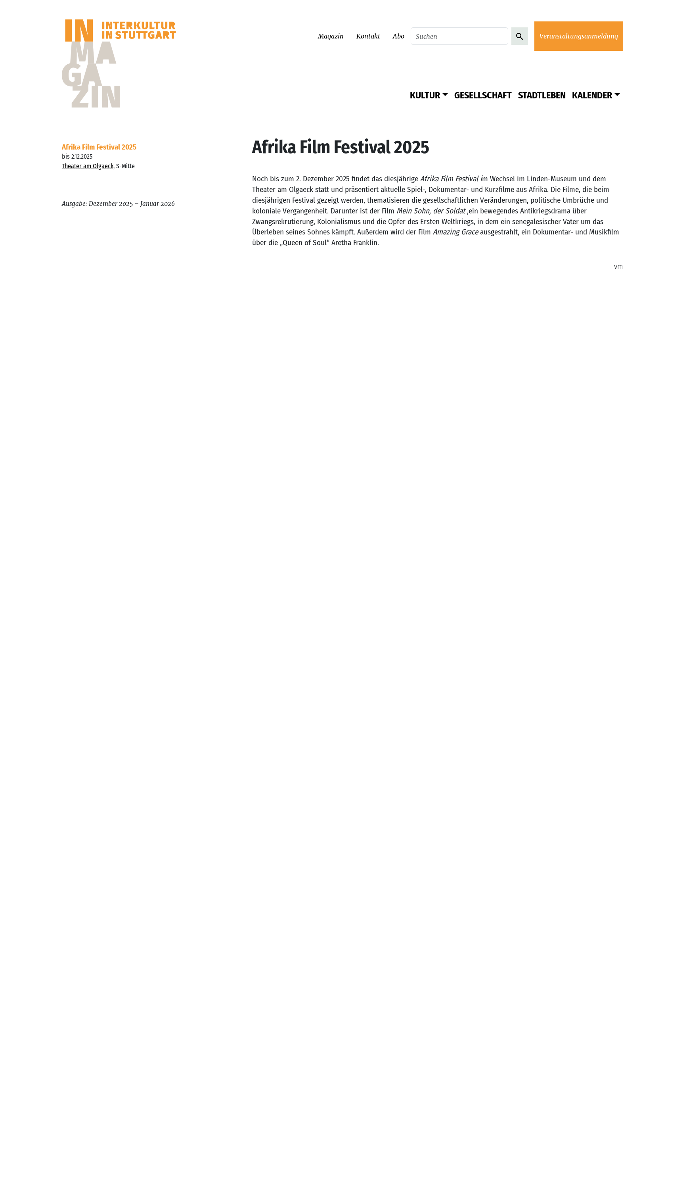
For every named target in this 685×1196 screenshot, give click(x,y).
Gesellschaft (483, 95)
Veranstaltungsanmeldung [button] (579, 36)
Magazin (331, 36)
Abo (398, 36)
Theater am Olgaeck (87, 166)
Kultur (425, 95)
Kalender (592, 95)
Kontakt (368, 36)
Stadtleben (542, 95)
